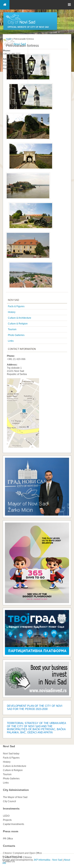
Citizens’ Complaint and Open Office (22, 853)
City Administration (16, 789)
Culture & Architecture (19, 317)
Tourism (12, 329)
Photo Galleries (16, 335)
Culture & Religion (18, 323)
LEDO (6, 815)
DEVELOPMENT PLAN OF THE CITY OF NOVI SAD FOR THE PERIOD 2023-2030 (34, 707)
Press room (10, 831)
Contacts (9, 845)
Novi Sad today (11, 753)
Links (11, 341)
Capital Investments (13, 824)
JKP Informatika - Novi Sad (48, 859)
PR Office (8, 838)
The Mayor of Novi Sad (15, 797)
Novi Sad (9, 746)
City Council (9, 801)
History (11, 312)
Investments (11, 808)
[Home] (30, 29)
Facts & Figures (16, 306)
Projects (7, 820)
